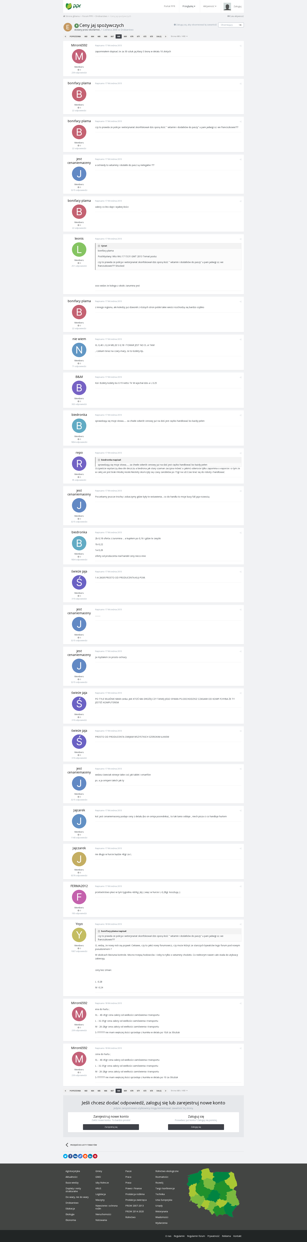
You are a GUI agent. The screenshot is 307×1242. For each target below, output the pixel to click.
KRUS (98, 1188)
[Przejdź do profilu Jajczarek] (79, 859)
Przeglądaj (187, 6)
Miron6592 (79, 45)
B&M (79, 377)
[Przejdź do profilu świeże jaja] (79, 582)
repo (79, 452)
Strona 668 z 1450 (178, 36)
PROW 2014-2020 (134, 1211)
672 (144, 36)
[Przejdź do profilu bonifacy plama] (79, 94)
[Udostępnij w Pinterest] (95, 1156)
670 (131, 36)
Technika (160, 1194)
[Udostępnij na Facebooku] (70, 1156)
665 (99, 36)
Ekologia (70, 1214)
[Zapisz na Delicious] (80, 1156)
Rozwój (159, 1182)
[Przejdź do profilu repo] (79, 463)
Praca (128, 1176)
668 (118, 36)
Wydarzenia (161, 1223)
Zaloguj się (196, 1127)
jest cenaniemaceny (79, 161)
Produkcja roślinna (135, 1194)
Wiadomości (161, 1217)
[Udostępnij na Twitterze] (65, 1156)
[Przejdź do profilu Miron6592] (79, 56)
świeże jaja (79, 571)
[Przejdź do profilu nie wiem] (79, 350)
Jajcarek (79, 810)
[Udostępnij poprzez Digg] (75, 1156)
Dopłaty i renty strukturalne (73, 1190)
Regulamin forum (196, 1236)
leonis (79, 238)
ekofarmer (94, 29)
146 (240, 25)
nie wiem (79, 339)
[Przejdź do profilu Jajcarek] (79, 821)
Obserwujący (227, 25)
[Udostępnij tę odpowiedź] (240, 45)
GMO (98, 1176)
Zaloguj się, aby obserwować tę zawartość (196, 24)
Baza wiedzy (72, 1182)
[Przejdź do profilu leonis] (79, 249)
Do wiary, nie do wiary (77, 1197)
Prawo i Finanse (133, 1188)
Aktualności (71, 1176)
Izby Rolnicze (102, 1182)
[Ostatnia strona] (165, 36)
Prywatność (213, 1236)
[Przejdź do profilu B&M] (79, 388)
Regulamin (179, 1236)
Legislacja (100, 1194)
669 (125, 36)
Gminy (98, 1171)
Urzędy (159, 1205)
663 (85, 36)
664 (92, 36)
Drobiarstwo (127, 29)
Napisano (108, 45)
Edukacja (70, 1208)
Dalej (159, 36)
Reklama (226, 1236)
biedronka (79, 414)
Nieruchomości (103, 1214)
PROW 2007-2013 (134, 1205)
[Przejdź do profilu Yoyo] (79, 935)
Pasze (128, 1171)
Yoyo (79, 924)
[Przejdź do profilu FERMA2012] (79, 897)
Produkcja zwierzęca (136, 1200)
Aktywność (208, 6)
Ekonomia (71, 1220)
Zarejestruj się (111, 1127)
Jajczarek (79, 848)
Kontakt (237, 1236)
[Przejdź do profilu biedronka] (79, 426)
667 (112, 36)
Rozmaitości (161, 1176)
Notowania (101, 1220)
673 (151, 36)
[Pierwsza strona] (65, 36)
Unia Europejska (163, 1200)
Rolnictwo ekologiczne (167, 1171)
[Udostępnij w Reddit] (85, 1156)
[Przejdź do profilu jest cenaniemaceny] (79, 174)
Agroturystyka (73, 1171)
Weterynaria (161, 1211)
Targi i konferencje (165, 1188)
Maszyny (100, 1200)
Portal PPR (169, 6)
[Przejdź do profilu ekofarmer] (67, 27)
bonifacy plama (79, 83)
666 (105, 36)
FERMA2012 (79, 886)
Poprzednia (75, 36)
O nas (168, 1236)
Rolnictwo (130, 1217)
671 (138, 36)
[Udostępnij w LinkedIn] (90, 1156)
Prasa (128, 1182)
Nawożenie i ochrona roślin (106, 1207)
